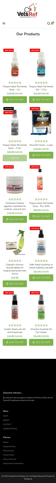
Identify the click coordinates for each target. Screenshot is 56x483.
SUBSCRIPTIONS (10, 428)
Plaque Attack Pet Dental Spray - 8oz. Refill (41, 205)
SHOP (5, 416)
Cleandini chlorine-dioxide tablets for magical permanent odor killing (14, 269)
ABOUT (6, 420)
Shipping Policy (9, 446)
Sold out (15, 158)
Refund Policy (8, 450)
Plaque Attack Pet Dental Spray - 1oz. (15, 88)
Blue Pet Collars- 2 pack (41, 145)
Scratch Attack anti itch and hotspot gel (15, 331)
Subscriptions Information (13, 463)
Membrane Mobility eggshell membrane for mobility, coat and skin (15, 206)
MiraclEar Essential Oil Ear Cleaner (41, 331)
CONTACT (7, 424)
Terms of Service (9, 459)
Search (6, 442)
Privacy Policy (8, 455)
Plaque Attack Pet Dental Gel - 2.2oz (41, 88)
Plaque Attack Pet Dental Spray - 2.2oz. (15, 147)
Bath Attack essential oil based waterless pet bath (41, 266)
